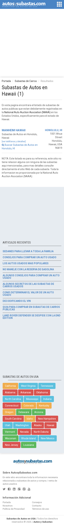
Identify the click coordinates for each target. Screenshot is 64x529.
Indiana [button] (47, 399)
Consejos (37, 502)
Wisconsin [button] (10, 438)
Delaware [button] (23, 412)
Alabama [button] (10, 392)
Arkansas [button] (25, 392)
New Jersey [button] (11, 445)
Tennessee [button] (47, 385)
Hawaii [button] (50, 425)
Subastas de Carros (26, 81)
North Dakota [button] (41, 431)
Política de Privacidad (14, 509)
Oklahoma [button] (42, 392)
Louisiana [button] (28, 445)
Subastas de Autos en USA (21, 518)
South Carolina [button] (13, 418)
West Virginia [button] (28, 385)
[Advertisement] (32, 43)
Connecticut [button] (11, 405)
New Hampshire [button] (47, 418)
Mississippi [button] (32, 399)
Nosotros (7, 505)
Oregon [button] (9, 412)
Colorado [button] (29, 405)
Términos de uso (40, 509)
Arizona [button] (38, 412)
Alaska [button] (38, 425)
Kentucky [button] (44, 405)
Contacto (36, 505)
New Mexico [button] (47, 438)
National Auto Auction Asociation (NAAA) (27, 112)
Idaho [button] (30, 418)
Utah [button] (7, 425)
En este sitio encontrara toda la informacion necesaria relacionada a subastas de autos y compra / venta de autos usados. (30, 480)
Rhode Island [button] (28, 438)
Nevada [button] (24, 431)
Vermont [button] (10, 431)
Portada (6, 81)
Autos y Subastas (42, 521)
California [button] (10, 385)
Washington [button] (22, 425)
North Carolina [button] (13, 399)
